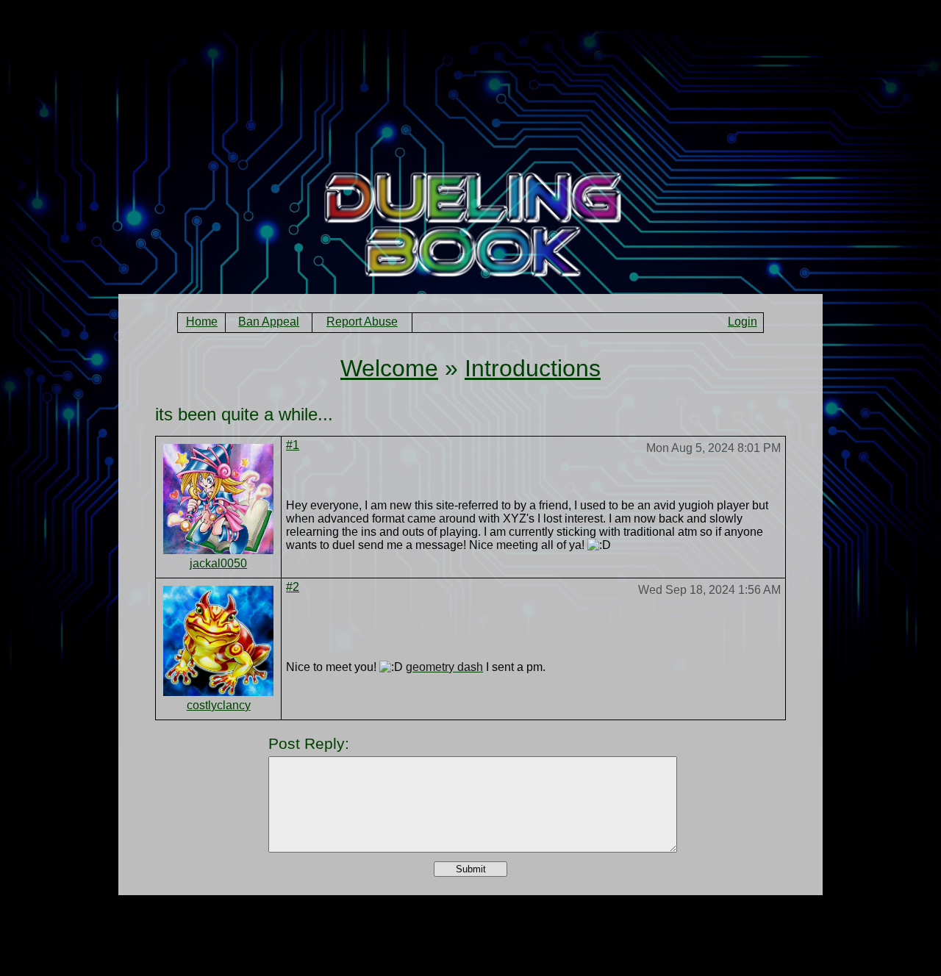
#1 (292, 445)
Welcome (389, 368)
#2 (292, 587)
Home (202, 321)
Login (742, 321)
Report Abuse (362, 321)
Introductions (533, 368)
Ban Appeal (268, 321)
